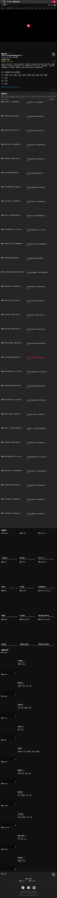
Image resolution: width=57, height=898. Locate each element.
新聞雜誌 (26, 707)
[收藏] (52, 61)
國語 (10, 57)
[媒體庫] (55, 5)
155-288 (7, 96)
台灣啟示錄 (20, 704)
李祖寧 (6, 75)
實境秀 (19, 773)
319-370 (18, 96)
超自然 (33, 751)
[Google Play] (33, 881)
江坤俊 (19, 75)
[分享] (55, 61)
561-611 (44, 96)
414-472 (28, 96)
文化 (22, 729)
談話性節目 (17, 72)
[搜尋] (52, 5)
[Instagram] (28, 887)
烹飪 (19, 839)
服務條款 (34, 891)
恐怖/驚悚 (20, 751)
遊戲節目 (19, 664)
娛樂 (31, 817)
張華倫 (45, 75)
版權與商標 (23, 891)
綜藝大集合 (20, 682)
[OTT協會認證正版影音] (54, 54)
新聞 (22, 707)
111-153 (2, 96)
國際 (19, 817)
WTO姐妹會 (20, 813)
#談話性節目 (13, 87)
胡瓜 (6, 78)
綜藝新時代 (20, 770)
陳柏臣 (37, 75)
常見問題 (21, 893)
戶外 (24, 685)
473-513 (34, 96)
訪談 (19, 707)
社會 (30, 707)
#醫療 (8, 87)
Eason (11, 75)
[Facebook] (23, 887)
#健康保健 (3, 87)
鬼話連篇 (20, 748)
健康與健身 (7, 72)
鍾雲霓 (28, 75)
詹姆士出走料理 (21, 835)
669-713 (55, 96)
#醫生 (18, 87)
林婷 (42, 75)
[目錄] (2, 5)
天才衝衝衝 (20, 660)
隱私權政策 (29, 891)
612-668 (50, 96)
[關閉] (1, 1)
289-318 (12, 96)
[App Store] (23, 881)
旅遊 (19, 729)
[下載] (49, 5)
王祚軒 (24, 75)
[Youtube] (34, 887)
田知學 (33, 75)
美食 (27, 795)
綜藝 (24, 664)
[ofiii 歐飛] (6, 5)
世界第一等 (20, 726)
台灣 (7, 57)
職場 (29, 773)
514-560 (39, 96)
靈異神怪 (37, 751)
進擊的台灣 (20, 792)
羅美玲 (15, 75)
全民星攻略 (20, 857)
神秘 (24, 751)
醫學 (13, 72)
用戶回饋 (26, 893)
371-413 (23, 96)
